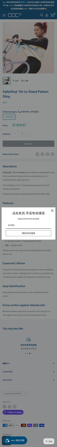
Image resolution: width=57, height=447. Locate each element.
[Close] (52, 210)
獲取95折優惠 (28, 233)
